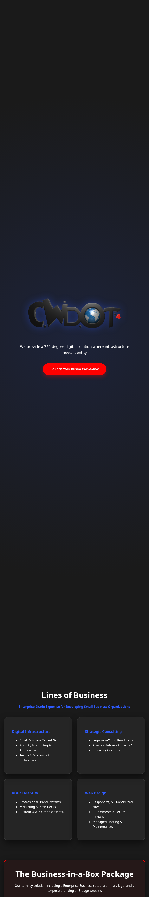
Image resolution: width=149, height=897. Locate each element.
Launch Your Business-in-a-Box (75, 369)
